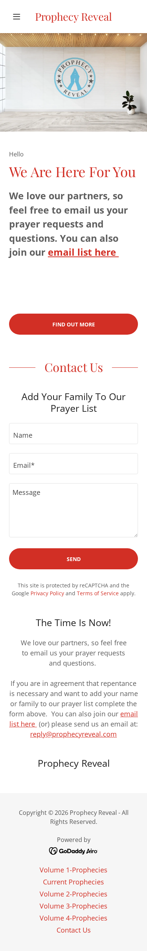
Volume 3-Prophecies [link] (73, 905)
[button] (18, 16)
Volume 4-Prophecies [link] (73, 917)
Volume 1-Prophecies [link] (73, 869)
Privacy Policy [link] (47, 593)
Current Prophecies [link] (73, 881)
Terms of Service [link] (98, 593)
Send (74, 559)
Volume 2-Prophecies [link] (73, 893)
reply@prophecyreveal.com (73, 734)
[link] (73, 16)
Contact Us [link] (74, 929)
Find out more (73, 324)
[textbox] (73, 433)
